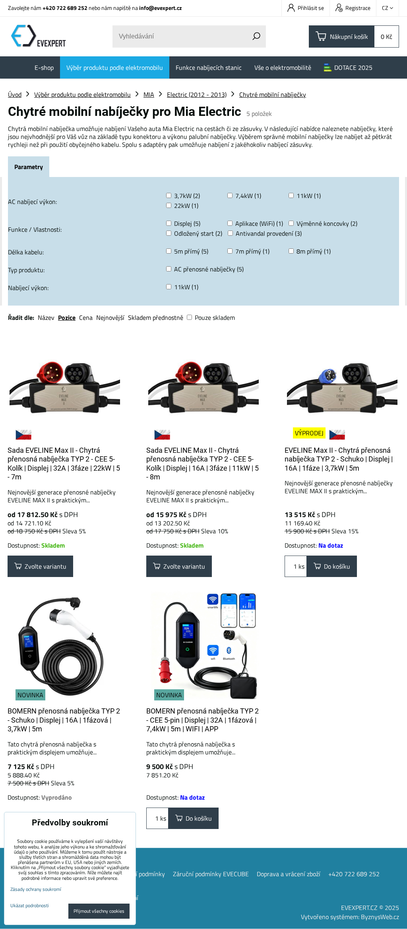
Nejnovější (110, 317)
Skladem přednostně (155, 317)
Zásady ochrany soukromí (35, 889)
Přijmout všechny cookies (99, 911)
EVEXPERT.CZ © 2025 (370, 907)
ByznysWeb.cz (380, 916)
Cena (86, 317)
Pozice (67, 317)
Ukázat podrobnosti (29, 905)
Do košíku (335, 566)
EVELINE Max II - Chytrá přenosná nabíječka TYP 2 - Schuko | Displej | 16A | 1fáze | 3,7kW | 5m (339, 459)
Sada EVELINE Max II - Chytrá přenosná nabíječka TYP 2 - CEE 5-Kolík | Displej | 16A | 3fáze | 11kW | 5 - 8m (202, 463)
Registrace (357, 8)
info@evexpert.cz (160, 8)
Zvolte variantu (43, 566)
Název (46, 317)
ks (300, 566)
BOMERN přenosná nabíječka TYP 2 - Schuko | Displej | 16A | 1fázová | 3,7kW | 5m (64, 720)
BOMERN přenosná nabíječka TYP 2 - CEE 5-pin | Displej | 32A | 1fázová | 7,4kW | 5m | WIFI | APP (202, 720)
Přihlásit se (311, 8)
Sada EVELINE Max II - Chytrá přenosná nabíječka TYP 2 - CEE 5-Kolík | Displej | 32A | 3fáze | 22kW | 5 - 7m (64, 463)
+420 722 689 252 (65, 8)
